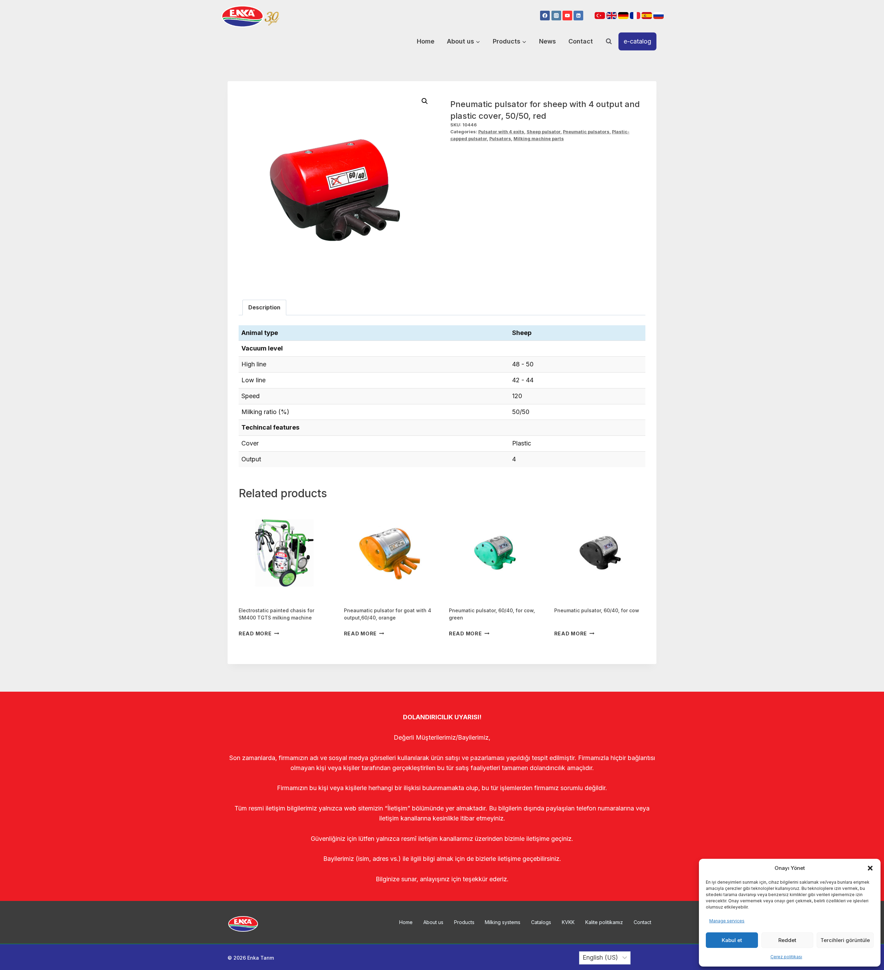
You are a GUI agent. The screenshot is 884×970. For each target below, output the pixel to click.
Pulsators (500, 138)
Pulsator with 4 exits (501, 131)
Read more (255, 633)
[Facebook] (545, 15)
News (547, 41)
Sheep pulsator (543, 131)
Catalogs (541, 922)
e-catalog (637, 41)
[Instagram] (556, 15)
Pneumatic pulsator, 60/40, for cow (596, 610)
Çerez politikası (786, 956)
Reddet (787, 940)
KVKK (568, 922)
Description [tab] (264, 307)
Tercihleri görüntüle (845, 940)
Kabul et (732, 940)
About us (433, 922)
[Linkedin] (578, 15)
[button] (870, 868)
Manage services (726, 920)
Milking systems (502, 922)
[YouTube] (567, 15)
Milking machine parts (538, 138)
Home (425, 41)
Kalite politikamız (604, 922)
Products (464, 922)
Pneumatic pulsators (586, 131)
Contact (580, 41)
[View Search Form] (609, 41)
